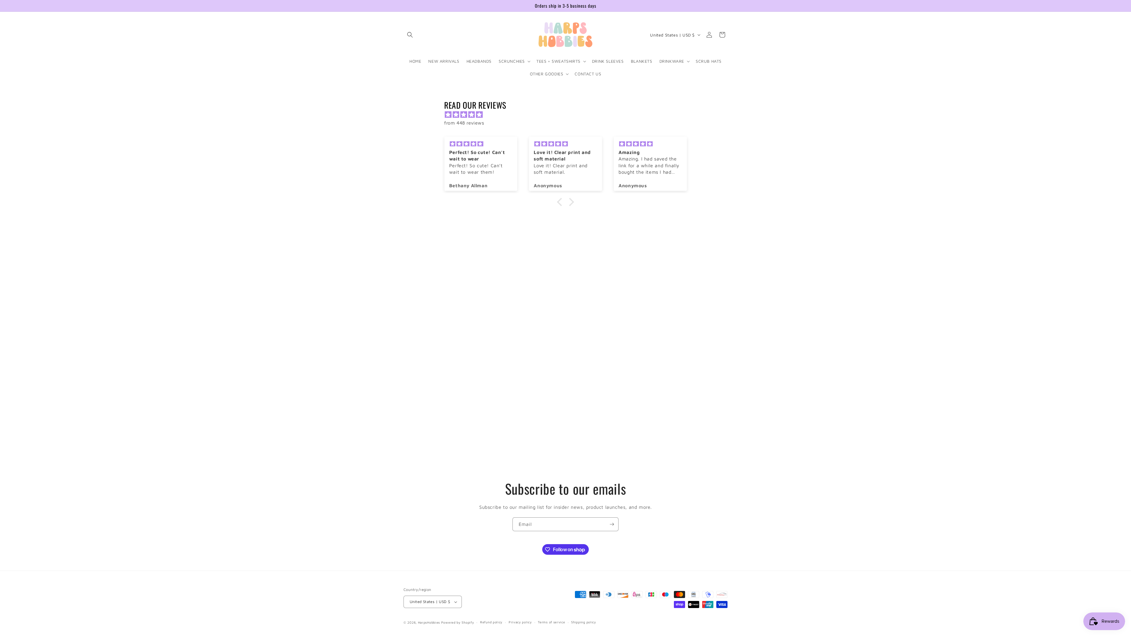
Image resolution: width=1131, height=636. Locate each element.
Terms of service (551, 622)
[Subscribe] (611, 524)
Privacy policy (520, 622)
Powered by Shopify (457, 622)
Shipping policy (583, 622)
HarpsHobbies (429, 622)
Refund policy (491, 622)
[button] (410, 34)
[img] (568, 114)
